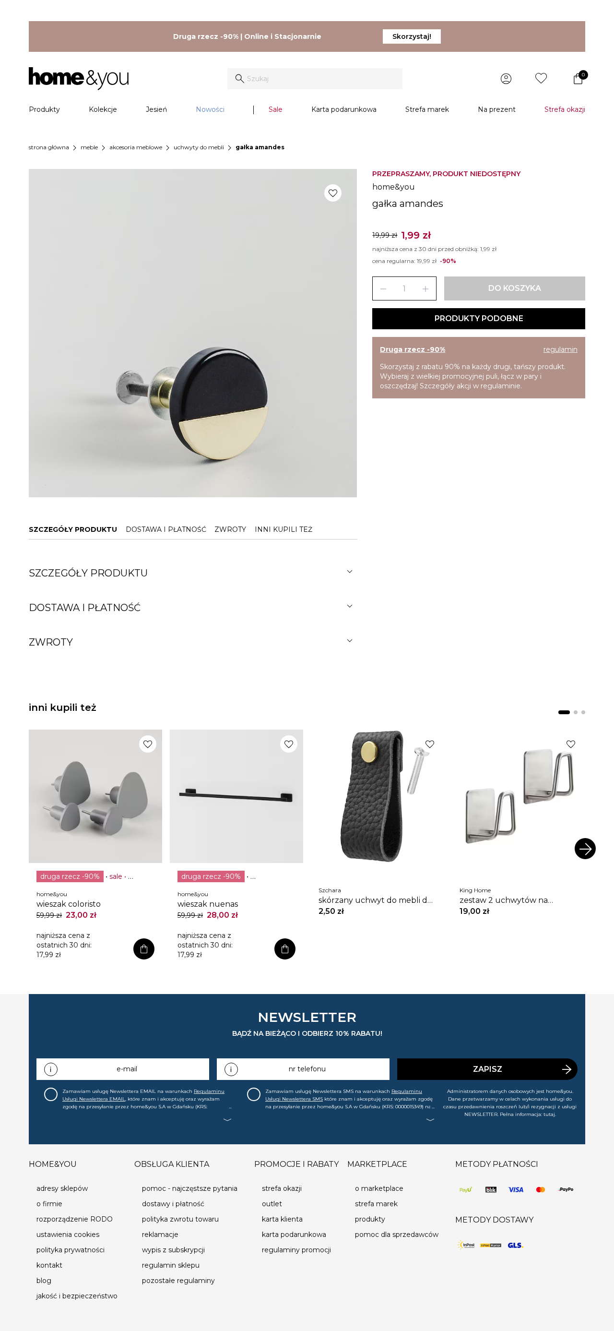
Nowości (210, 109)
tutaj (549, 1114)
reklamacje (160, 1234)
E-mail (127, 1069)
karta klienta (282, 1219)
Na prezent (497, 109)
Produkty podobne (479, 318)
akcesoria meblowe (135, 147)
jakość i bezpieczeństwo (77, 1296)
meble (89, 147)
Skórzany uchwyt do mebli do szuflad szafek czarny (375, 900)
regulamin (560, 349)
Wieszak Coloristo (68, 904)
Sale (276, 109)
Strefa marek (427, 109)
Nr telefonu (307, 1069)
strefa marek (376, 1203)
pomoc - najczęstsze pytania (189, 1188)
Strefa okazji (564, 109)
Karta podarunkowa (344, 109)
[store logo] (79, 78)
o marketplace (379, 1188)
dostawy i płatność (173, 1203)
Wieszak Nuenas (207, 904)
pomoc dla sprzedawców (396, 1234)
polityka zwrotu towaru (180, 1219)
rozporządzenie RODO (74, 1219)
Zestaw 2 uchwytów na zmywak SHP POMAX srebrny (513, 900)
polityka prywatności (70, 1250)
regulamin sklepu (171, 1265)
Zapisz (487, 1069)
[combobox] (314, 78)
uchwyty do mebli (199, 147)
